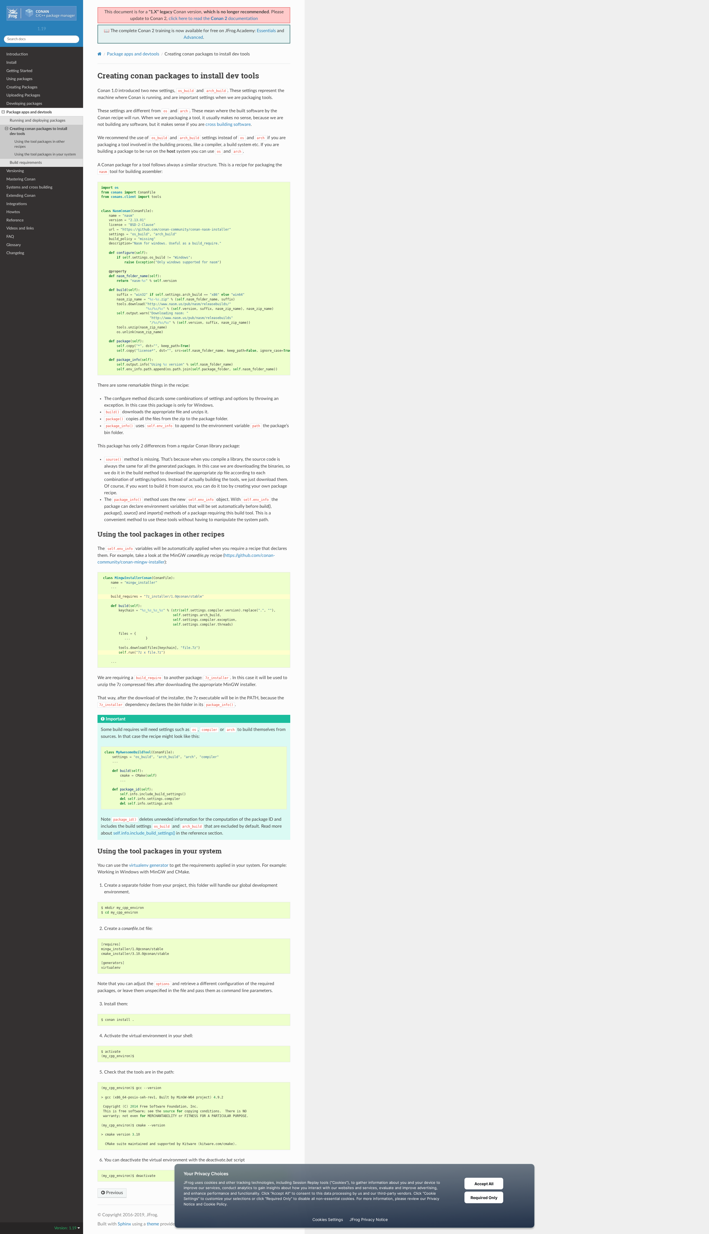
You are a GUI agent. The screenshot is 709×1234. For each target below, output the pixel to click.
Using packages (19, 79)
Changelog (15, 253)
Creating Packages (21, 87)
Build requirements (26, 162)
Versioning (15, 171)
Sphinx (124, 1224)
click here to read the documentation (213, 18)
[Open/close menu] (3, 112)
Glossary (13, 245)
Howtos (13, 212)
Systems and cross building (29, 187)
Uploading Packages (23, 95)
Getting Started (19, 71)
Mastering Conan (20, 179)
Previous (114, 1192)
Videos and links (20, 228)
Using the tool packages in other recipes (39, 144)
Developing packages (24, 103)
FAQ (10, 236)
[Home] (99, 54)
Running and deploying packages (37, 120)
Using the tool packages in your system (45, 154)
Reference (15, 220)
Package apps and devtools (29, 112)
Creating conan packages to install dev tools (38, 131)
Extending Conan (20, 195)
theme (153, 1224)
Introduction (17, 54)
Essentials (266, 31)
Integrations (16, 204)
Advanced (193, 37)
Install (11, 62)
